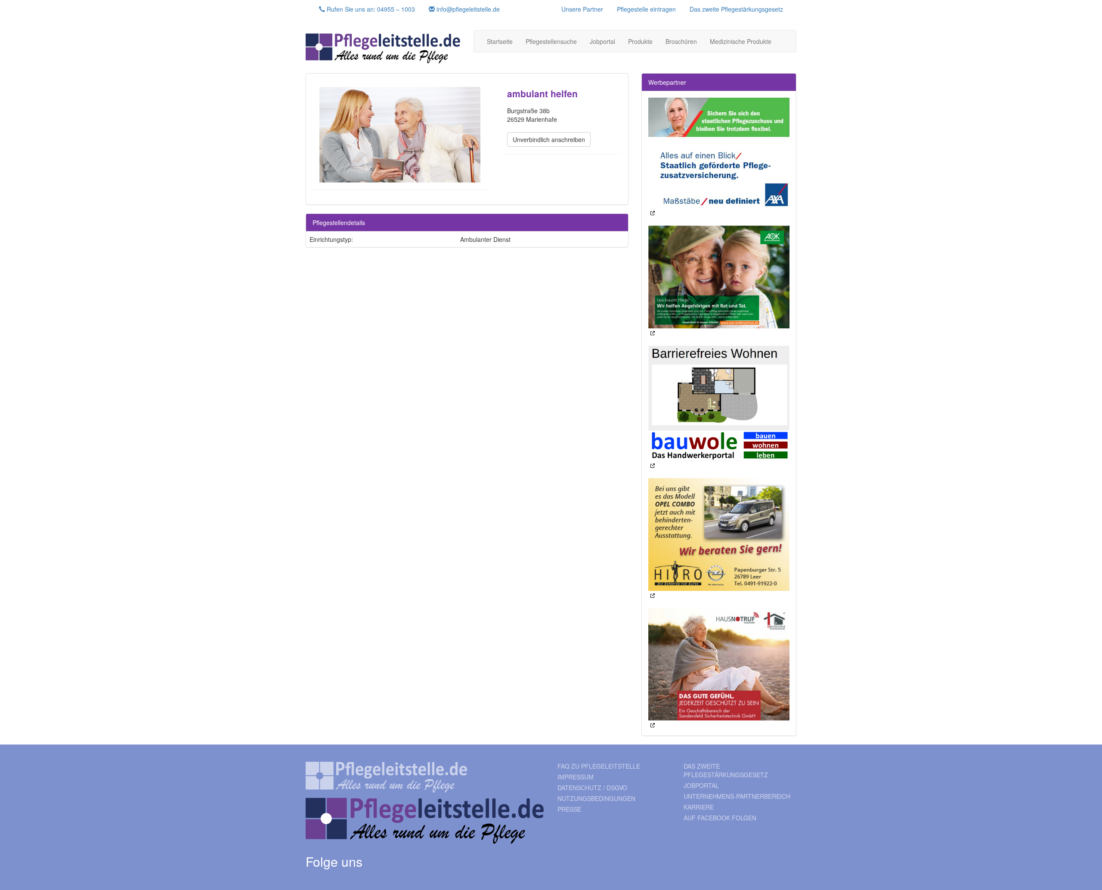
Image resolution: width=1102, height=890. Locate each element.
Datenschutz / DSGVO (592, 787)
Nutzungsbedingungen (596, 798)
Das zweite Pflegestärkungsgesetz (736, 9)
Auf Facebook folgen (720, 817)
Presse (569, 809)
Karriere (699, 807)
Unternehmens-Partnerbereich (737, 796)
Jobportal (602, 41)
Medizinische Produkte (740, 41)
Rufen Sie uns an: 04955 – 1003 (370, 9)
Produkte (640, 41)
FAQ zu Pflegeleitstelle (598, 766)
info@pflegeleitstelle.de (467, 9)
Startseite (500, 41)
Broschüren (681, 41)
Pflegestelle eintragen (646, 9)
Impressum (575, 777)
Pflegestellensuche (551, 41)
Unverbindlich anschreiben (549, 139)
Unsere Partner (582, 9)
